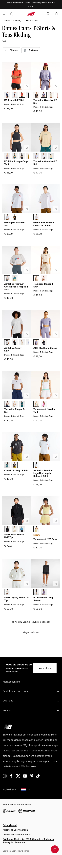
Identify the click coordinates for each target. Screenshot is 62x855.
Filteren (13, 50)
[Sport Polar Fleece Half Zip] (26, 520)
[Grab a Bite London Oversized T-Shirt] (55, 208)
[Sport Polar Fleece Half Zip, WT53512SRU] (22, 529)
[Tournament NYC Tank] (55, 520)
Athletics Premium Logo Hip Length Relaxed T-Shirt (43, 473)
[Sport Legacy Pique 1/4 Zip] (26, 583)
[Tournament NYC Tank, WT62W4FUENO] (36, 529)
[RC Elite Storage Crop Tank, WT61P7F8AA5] (7, 156)
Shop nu (45, 2)
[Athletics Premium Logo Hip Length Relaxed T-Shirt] (55, 456)
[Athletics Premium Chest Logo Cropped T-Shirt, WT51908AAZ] (15, 279)
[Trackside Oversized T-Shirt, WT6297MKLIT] (51, 95)
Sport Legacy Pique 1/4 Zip (16, 599)
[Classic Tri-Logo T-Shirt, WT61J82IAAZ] (7, 465)
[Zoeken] (48, 13)
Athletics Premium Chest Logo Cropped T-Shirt (16, 287)
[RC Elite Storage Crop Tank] (26, 147)
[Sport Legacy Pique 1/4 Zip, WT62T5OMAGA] (7, 592)
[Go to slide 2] (31, 6)
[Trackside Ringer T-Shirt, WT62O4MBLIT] (36, 279)
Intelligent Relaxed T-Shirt (15, 224)
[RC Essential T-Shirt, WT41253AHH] (15, 95)
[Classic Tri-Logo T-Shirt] (26, 456)
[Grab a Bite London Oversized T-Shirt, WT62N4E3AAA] (36, 217)
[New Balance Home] (31, 14)
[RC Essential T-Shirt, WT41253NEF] (22, 95)
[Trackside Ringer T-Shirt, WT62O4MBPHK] (44, 279)
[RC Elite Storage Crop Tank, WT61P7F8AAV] (15, 156)
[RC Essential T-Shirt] (26, 86)
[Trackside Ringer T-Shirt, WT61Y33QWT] (7, 404)
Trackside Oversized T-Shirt (45, 101)
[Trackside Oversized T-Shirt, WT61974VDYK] (36, 156)
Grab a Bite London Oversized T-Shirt (43, 224)
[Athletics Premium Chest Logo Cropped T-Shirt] (26, 270)
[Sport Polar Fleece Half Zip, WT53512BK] (7, 529)
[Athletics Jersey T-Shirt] (26, 334)
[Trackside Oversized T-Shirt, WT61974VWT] (44, 156)
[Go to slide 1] (29, 6)
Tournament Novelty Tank (44, 410)
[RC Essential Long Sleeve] (55, 583)
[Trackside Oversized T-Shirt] (55, 86)
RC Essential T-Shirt (14, 100)
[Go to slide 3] (33, 6)
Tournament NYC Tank (45, 539)
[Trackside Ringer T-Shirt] (55, 270)
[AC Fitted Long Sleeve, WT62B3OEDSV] (36, 343)
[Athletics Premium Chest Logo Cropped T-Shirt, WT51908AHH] (7, 279)
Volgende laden (31, 632)
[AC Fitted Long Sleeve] (55, 334)
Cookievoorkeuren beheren (17, 834)
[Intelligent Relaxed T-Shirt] (26, 208)
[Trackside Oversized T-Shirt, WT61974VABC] (51, 156)
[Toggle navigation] (4, 13)
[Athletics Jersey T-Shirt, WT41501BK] (15, 343)
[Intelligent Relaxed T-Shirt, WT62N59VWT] (7, 217)
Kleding (17, 20)
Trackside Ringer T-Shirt (43, 285)
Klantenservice (11, 681)
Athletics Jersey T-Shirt (14, 349)
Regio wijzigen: (9, 789)
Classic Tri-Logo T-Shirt (16, 470)
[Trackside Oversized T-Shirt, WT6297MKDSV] (44, 95)
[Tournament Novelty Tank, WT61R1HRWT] (36, 404)
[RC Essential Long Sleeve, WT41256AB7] (44, 592)
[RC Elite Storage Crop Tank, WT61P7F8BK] (22, 156)
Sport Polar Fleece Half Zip (14, 536)
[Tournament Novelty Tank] (55, 395)
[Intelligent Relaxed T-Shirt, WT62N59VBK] (15, 217)
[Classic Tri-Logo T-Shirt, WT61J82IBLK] (15, 465)
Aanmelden (45, 668)
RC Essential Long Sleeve (43, 599)
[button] (11, 13)
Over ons (8, 700)
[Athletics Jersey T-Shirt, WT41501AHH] (7, 343)
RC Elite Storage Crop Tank (16, 163)
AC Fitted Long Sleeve (45, 348)
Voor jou (7, 710)
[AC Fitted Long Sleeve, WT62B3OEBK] (44, 343)
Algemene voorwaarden (15, 829)
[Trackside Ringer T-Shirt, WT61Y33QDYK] (15, 404)
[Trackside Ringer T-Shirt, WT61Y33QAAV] (22, 404)
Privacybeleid (10, 825)
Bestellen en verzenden (16, 691)
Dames (6, 20)
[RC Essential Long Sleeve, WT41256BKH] (36, 592)
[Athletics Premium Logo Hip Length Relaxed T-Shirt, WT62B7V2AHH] (36, 465)
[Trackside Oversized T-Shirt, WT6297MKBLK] (36, 95)
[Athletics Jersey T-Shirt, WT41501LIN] (22, 343)
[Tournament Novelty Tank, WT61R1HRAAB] (44, 404)
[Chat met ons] (55, 849)
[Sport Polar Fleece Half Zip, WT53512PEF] (15, 529)
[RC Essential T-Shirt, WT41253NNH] (7, 95)
